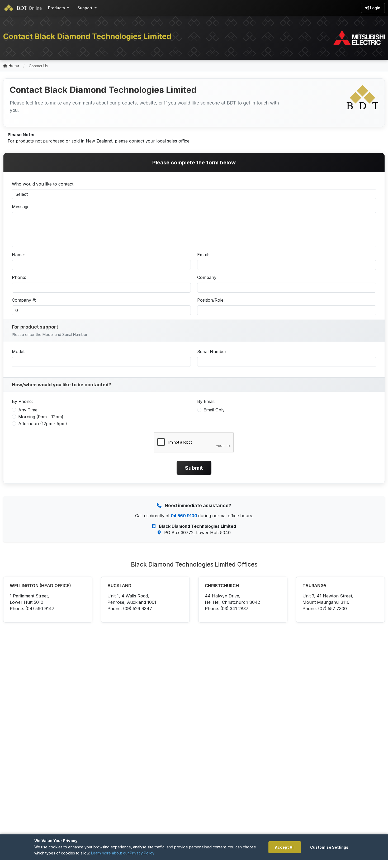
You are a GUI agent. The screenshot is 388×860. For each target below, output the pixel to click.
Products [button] (56, 8)
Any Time (27, 409)
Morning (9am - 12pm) (40, 416)
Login (375, 8)
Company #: (24, 300)
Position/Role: (211, 300)
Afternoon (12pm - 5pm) (42, 423)
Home (13, 65)
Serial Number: (212, 351)
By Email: (206, 401)
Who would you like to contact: (43, 184)
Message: (21, 206)
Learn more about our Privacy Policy (122, 853)
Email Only (214, 409)
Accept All (285, 847)
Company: (207, 277)
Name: (18, 254)
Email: (203, 254)
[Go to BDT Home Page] (24, 8)
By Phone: (22, 401)
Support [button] (85, 8)
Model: (18, 351)
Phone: (19, 277)
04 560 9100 (184, 515)
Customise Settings (329, 847)
